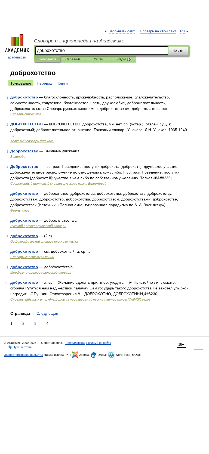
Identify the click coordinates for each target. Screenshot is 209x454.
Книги (98, 59)
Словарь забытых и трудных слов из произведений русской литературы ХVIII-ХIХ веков (80, 299)
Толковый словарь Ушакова (32, 141)
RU (182, 31)
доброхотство (24, 97)
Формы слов (19, 210)
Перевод (44, 83)
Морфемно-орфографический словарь (40, 272)
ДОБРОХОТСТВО (26, 124)
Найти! (179, 51)
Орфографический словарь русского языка (44, 241)
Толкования (47, 59)
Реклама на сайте (98, 342)
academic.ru (17, 57)
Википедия (18, 157)
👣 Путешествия (20, 347)
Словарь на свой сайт (158, 31)
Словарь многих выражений (32, 257)
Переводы (73, 59)
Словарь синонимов (25, 114)
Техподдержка (75, 342)
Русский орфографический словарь (38, 226)
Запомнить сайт (122, 31)
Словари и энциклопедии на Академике (79, 41)
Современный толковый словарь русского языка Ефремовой (58, 184)
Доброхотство (24, 151)
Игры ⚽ (124, 59)
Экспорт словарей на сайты (23, 354)
